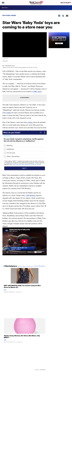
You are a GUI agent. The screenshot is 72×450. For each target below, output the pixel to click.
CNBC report (37, 91)
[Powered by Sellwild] (42, 369)
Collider (8, 112)
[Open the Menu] (3, 2)
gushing (30, 122)
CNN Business (31, 195)
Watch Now (65, 3)
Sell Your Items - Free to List (25, 266)
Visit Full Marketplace (39, 266)
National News (9, 15)
